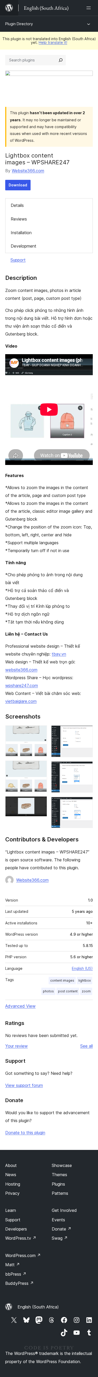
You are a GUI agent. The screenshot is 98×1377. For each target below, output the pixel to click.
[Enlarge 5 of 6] (85, 768)
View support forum (24, 1085)
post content (68, 991)
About (11, 1165)
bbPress (15, 1274)
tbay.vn (59, 654)
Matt (12, 1264)
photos (48, 991)
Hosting (12, 1184)
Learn (10, 1210)
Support (18, 260)
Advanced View (20, 1006)
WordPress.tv (20, 1238)
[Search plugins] (60, 60)
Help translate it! (53, 42)
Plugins (58, 1184)
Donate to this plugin (25, 1132)
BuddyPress (19, 1283)
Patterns (60, 1193)
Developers (16, 1229)
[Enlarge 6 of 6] (85, 804)
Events (58, 1219)
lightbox (84, 980)
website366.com (21, 669)
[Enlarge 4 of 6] (85, 732)
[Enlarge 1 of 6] (40, 732)
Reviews (19, 219)
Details (17, 205)
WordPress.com (23, 1255)
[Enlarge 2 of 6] (40, 767)
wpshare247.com (21, 685)
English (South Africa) (38, 1307)
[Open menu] (89, 8)
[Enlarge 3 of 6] (40, 803)
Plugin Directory (19, 24)
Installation (21, 232)
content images (62, 980)
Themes (59, 1174)
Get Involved (64, 1210)
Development (23, 246)
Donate (61, 1229)
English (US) (82, 968)
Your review (16, 1046)
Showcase (62, 1165)
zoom (86, 991)
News (10, 1174)
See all (86, 1046)
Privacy (12, 1193)
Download (18, 185)
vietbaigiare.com (21, 701)
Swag (60, 1238)
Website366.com (28, 170)
